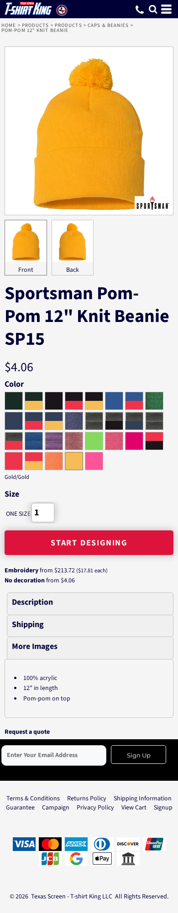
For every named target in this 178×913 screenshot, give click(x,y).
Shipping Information (143, 798)
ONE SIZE (18, 514)
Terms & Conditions (33, 798)
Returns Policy (86, 798)
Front (25, 270)
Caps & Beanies (108, 25)
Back (72, 270)
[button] (152, 9)
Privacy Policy (95, 807)
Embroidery (21, 570)
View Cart (134, 807)
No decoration (25, 580)
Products (35, 25)
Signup (163, 807)
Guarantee (20, 807)
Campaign (55, 807)
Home (8, 25)
